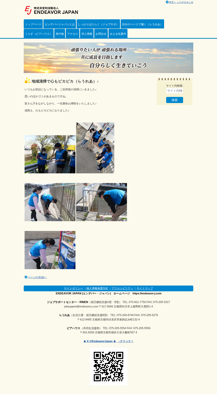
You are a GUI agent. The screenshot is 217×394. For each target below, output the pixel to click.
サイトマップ (145, 288)
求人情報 (86, 33)
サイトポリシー (73, 288)
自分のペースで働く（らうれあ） (142, 24)
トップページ (33, 24)
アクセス (72, 33)
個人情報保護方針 (97, 288)
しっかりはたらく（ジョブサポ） (98, 24)
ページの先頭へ (37, 277)
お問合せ (101, 33)
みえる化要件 (118, 33)
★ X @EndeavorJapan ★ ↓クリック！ (108, 341)
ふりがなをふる (185, 2)
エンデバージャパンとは (60, 24)
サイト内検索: (174, 85)
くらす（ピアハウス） (38, 33)
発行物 (60, 33)
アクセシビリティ (122, 288)
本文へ (172, 2)
